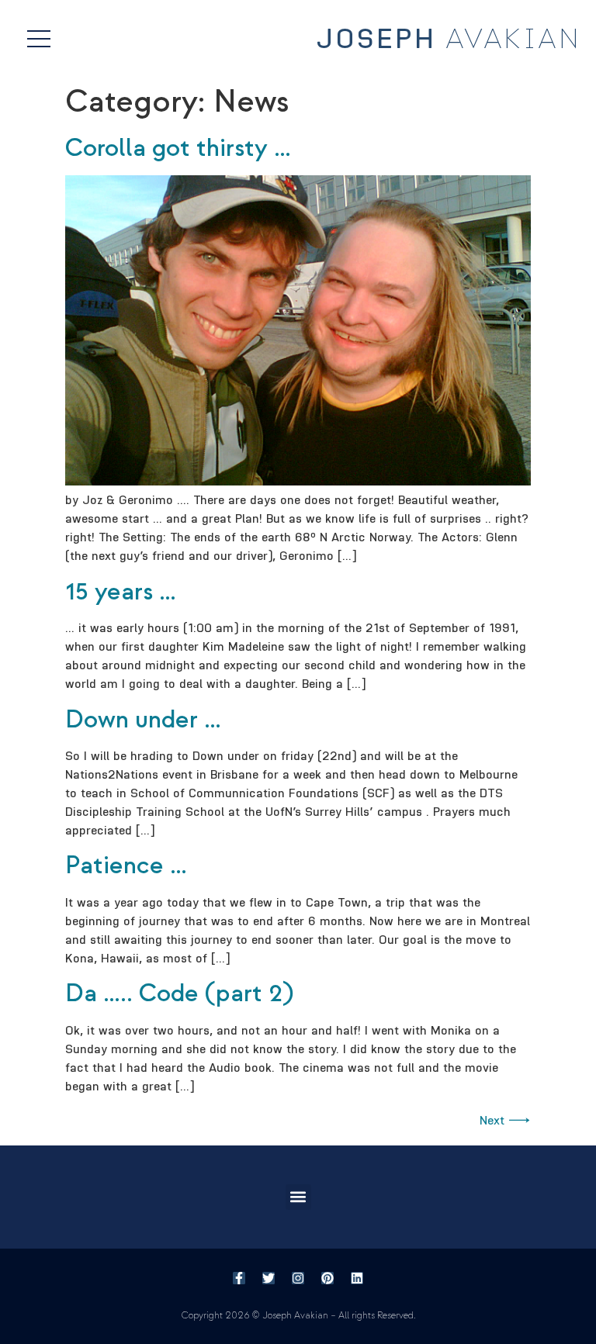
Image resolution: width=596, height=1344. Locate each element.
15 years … (120, 591)
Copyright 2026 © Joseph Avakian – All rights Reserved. (298, 1316)
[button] (298, 1197)
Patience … (126, 865)
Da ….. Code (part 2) (179, 993)
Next (505, 1120)
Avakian (448, 39)
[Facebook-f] (239, 1278)
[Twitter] (268, 1278)
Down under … (143, 719)
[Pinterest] (327, 1278)
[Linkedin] (357, 1278)
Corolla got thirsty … (178, 148)
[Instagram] (298, 1278)
